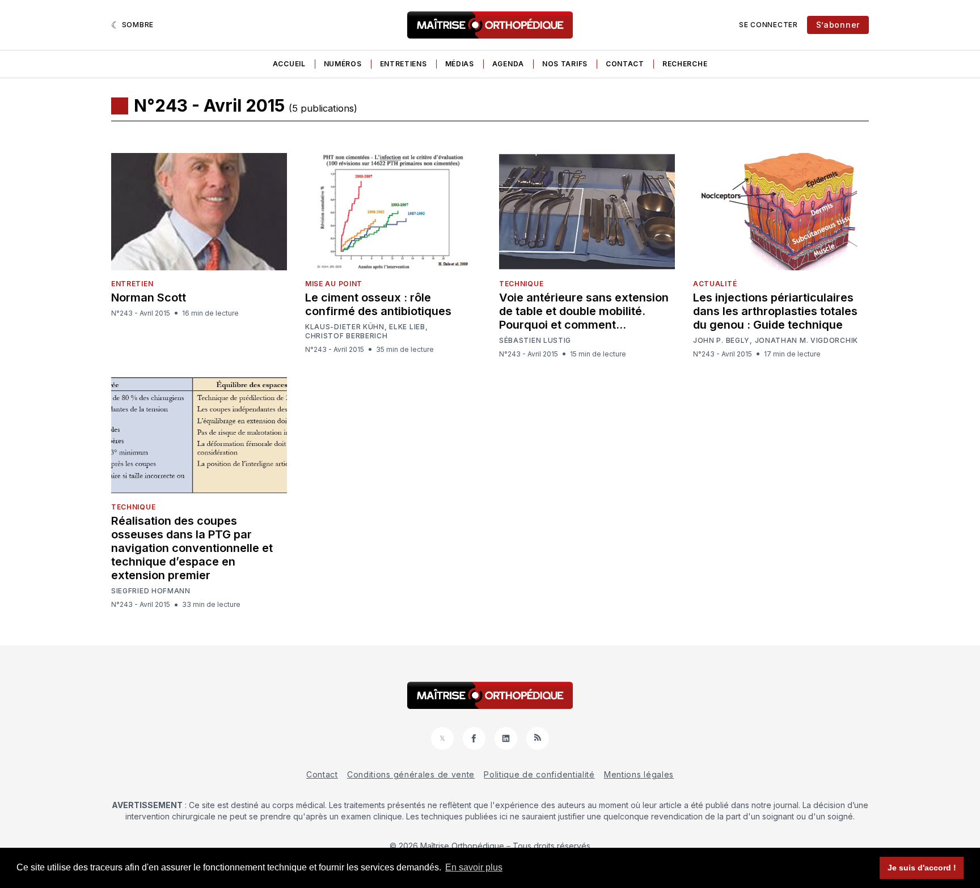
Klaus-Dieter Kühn (345, 327)
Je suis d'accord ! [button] (922, 867)
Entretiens (403, 64)
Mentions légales (639, 774)
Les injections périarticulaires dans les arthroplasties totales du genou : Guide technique (775, 311)
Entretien (132, 283)
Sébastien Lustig (535, 340)
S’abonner (838, 24)
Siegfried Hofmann (151, 591)
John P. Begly (721, 340)
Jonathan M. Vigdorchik (806, 340)
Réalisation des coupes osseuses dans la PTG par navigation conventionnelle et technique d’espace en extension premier (192, 548)
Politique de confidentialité (539, 774)
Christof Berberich (346, 336)
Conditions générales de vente (411, 774)
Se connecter (768, 24)
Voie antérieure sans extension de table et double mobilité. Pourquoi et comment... (584, 311)
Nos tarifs (565, 64)
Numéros (343, 64)
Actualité (715, 283)
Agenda (508, 64)
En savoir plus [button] (473, 867)
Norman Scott (148, 297)
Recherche (684, 64)
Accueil (289, 64)
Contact (625, 64)
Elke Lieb (407, 327)
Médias (459, 64)
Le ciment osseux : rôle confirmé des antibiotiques (378, 304)
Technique (521, 283)
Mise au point (333, 283)
